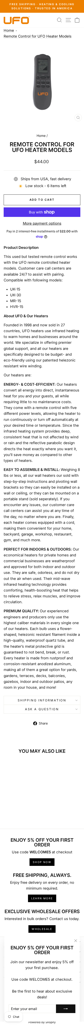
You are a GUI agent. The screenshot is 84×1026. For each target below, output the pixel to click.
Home (9, 30)
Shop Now (42, 862)
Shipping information (42, 700)
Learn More (42, 898)
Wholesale (42, 929)
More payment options (42, 223)
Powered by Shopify (42, 1022)
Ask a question (42, 709)
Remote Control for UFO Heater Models (38, 36)
